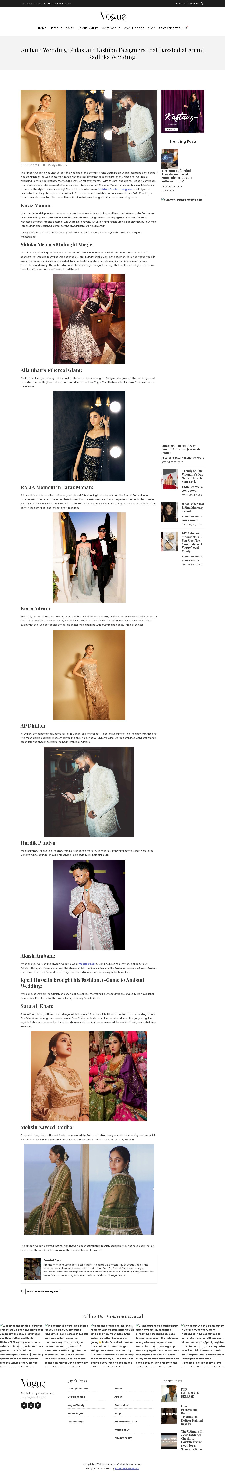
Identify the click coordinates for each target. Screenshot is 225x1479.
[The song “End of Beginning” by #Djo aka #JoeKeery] (203, 1345)
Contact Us (121, 1405)
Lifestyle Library (62, 28)
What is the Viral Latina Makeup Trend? (193, 507)
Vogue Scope (134, 28)
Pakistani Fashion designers (42, 1291)
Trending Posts (171, 186)
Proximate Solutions (127, 1468)
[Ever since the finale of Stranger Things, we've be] (22, 1345)
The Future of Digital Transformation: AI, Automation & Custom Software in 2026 (176, 176)
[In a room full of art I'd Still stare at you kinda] (67, 1345)
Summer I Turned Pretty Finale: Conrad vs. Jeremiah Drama (180, 449)
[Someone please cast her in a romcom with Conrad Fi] (112, 1345)
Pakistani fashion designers (114, 189)
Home (42, 28)
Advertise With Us (173, 28)
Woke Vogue (111, 28)
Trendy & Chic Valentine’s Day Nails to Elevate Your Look (192, 476)
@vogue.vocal (127, 1316)
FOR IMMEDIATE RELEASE (190, 1392)
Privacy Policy (123, 1438)
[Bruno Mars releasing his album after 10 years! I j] (158, 1345)
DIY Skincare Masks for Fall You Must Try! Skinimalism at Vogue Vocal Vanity (192, 542)
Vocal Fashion (76, 1396)
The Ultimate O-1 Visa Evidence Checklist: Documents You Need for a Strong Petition (192, 1440)
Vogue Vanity (88, 28)
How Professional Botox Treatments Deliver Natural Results (192, 1415)
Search (194, 3)
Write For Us (122, 1429)
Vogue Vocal (87, 964)
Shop (151, 28)
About (118, 1396)
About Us (180, 3)
